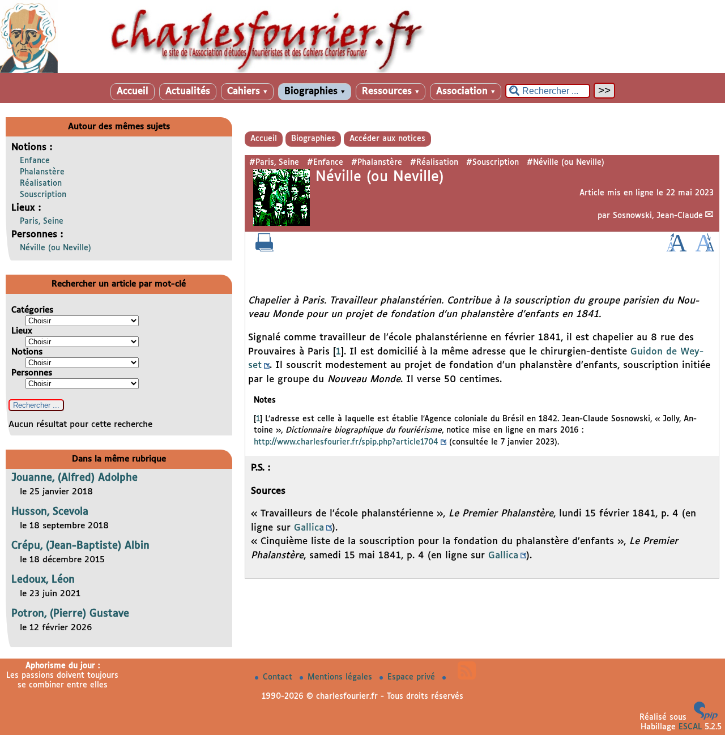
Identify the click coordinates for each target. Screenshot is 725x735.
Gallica (309, 528)
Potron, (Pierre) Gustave (70, 614)
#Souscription (492, 162)
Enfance (35, 161)
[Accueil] (362, 71)
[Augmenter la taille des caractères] (676, 249)
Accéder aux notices (387, 139)
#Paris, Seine (274, 162)
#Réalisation (434, 162)
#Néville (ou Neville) (565, 162)
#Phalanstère (376, 162)
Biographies (314, 91)
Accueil (132, 91)
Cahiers (247, 91)
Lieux (21, 331)
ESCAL (690, 727)
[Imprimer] (264, 249)
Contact (279, 677)
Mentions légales (341, 677)
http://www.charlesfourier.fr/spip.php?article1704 (346, 442)
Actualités (187, 91)
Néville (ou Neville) (55, 248)
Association (465, 91)
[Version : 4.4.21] (705, 717)
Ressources (390, 91)
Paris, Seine (41, 221)
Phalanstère (42, 172)
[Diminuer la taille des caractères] (705, 249)
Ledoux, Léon (43, 580)
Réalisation (41, 183)
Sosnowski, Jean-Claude (658, 216)
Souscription (43, 195)
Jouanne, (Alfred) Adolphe (74, 478)
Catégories (32, 310)
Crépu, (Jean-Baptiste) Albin (80, 546)
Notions (26, 352)
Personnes (31, 373)
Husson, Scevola (49, 512)
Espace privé (412, 677)
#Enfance (325, 162)
